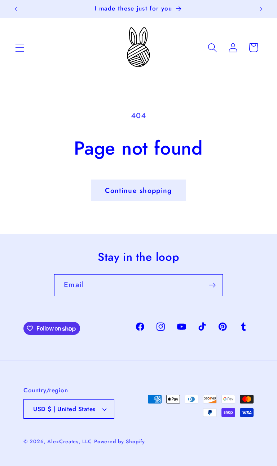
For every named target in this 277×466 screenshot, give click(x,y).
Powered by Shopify (119, 441)
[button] (19, 47)
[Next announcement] (261, 9)
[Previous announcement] (16, 9)
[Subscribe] (212, 285)
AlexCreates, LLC (69, 441)
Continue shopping (138, 190)
